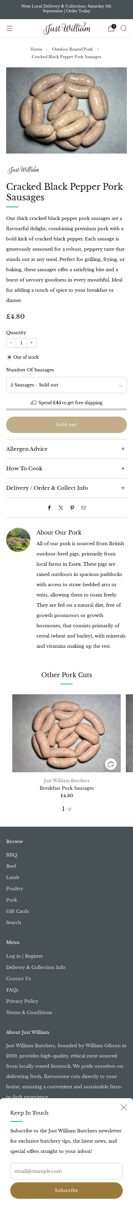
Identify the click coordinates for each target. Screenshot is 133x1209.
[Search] (123, 28)
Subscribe (66, 1190)
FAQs (12, 990)
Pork (11, 900)
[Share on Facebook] (49, 507)
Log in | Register (24, 956)
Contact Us (18, 979)
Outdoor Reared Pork (73, 49)
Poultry (14, 889)
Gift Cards (17, 911)
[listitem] (66, 9)
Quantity (16, 333)
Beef (11, 866)
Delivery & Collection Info (35, 967)
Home (36, 49)
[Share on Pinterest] (72, 507)
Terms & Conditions (29, 1012)
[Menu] (9, 28)
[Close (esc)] (124, 1107)
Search (13, 922)
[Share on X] (60, 507)
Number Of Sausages (30, 370)
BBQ (11, 855)
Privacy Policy (22, 1001)
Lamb (12, 877)
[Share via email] (83, 507)
